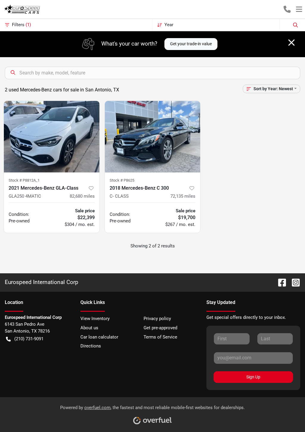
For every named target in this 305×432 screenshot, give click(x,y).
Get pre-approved (160, 327)
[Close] (291, 42)
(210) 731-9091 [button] (28, 338)
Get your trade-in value (191, 43)
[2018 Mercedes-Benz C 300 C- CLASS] (152, 136)
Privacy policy (157, 318)
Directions (90, 346)
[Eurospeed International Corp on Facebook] (280, 282)
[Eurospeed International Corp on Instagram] (293, 282)
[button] (287, 9)
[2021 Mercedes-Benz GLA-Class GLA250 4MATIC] (51, 136)
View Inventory (95, 318)
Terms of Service (160, 337)
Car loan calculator (99, 337)
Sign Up (253, 377)
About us (89, 327)
